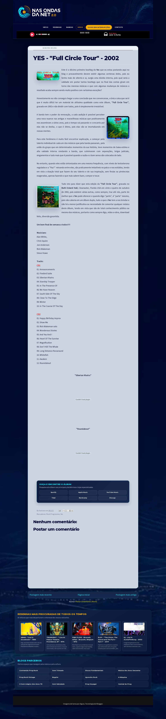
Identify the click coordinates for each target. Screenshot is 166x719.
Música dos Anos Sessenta (129, 670)
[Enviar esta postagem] (59, 510)
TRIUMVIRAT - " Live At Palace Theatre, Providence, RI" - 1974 (56, 640)
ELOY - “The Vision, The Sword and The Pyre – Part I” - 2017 (107, 640)
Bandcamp (83, 498)
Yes (62, 514)
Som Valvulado (58, 684)
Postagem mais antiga (126, 594)
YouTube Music (112, 492)
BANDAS (69, 27)
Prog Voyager (91, 684)
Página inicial (84, 594)
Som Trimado (58, 670)
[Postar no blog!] (66, 511)
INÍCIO (45, 27)
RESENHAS (57, 27)
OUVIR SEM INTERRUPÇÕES (99, 27)
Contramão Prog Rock (28, 670)
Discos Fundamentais (94, 670)
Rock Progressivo (53, 514)
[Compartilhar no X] (68, 511)
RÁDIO (80, 27)
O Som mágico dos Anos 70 (30, 684)
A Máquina (122, 677)
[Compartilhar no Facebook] (70, 511)
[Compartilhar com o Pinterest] (72, 511)
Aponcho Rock (91, 677)
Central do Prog (124, 684)
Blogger (99, 704)
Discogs (112, 498)
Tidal (53, 498)
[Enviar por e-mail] (64, 511)
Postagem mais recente (41, 594)
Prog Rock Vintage (27, 677)
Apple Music (83, 492)
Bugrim (55, 677)
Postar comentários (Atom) (86, 601)
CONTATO (119, 27)
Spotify (53, 492)
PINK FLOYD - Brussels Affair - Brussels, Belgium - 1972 (82, 640)
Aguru (82, 704)
